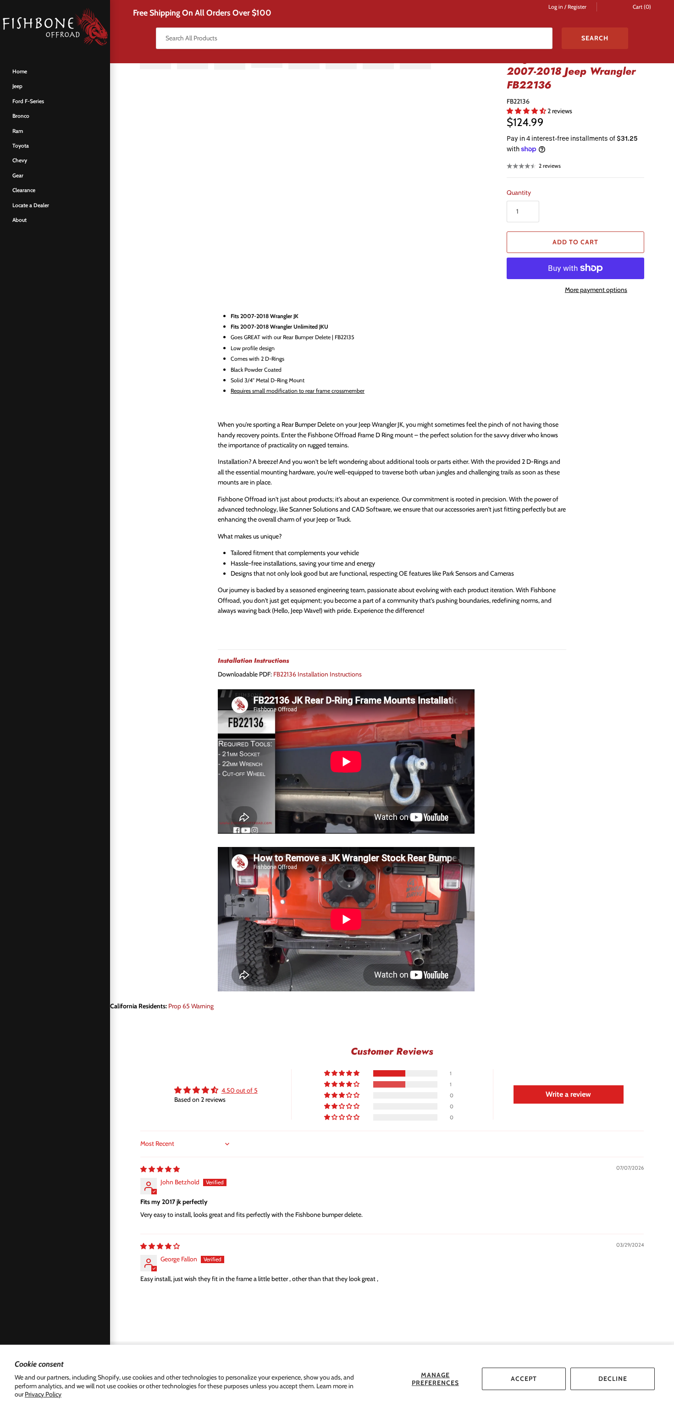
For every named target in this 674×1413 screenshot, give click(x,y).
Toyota (20, 146)
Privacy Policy (43, 1394)
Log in (555, 7)
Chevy (19, 160)
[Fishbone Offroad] (55, 27)
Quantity (519, 192)
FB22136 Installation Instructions (317, 674)
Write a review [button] (568, 1094)
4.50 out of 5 (239, 1090)
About (19, 220)
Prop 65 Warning (191, 1006)
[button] (527, 111)
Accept (524, 1379)
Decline (612, 1379)
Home (19, 71)
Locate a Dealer (30, 205)
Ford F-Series (28, 101)
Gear (17, 175)
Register (577, 7)
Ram (17, 131)
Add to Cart (575, 242)
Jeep (17, 86)
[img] (160, 1169)
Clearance (23, 190)
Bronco (20, 116)
